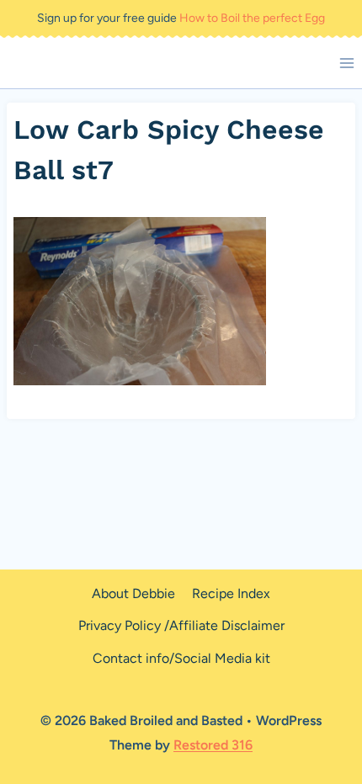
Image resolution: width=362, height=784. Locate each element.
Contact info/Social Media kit (181, 658)
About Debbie (133, 593)
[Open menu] (346, 63)
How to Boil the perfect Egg (252, 18)
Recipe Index (231, 593)
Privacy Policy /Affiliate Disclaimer (181, 625)
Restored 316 (213, 745)
